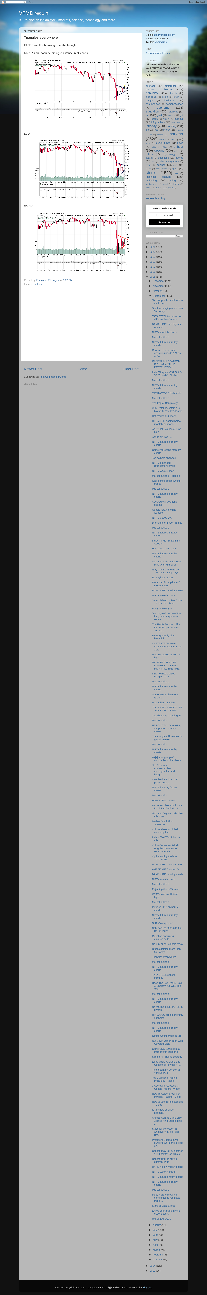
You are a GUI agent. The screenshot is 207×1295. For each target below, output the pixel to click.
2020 (153, 252)
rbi (153, 161)
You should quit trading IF (166, 715)
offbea (165, 147)
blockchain (151, 97)
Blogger (147, 1287)
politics (149, 154)
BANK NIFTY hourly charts (167, 864)
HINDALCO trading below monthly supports (166, 423)
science (161, 165)
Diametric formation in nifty (167, 522)
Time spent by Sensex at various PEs (166, 1071)
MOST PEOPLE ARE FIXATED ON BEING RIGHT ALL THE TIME (166, 665)
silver (148, 168)
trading (172, 180)
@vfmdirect (161, 42)
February (158, 1254)
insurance (175, 122)
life (151, 135)
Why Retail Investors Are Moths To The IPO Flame (167, 410)
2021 (153, 247)
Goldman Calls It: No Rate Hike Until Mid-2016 (167, 563)
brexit (176, 97)
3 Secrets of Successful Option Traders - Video (166, 1087)
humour (178, 118)
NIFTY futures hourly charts (167, 1176)
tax (176, 173)
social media (161, 169)
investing (171, 126)
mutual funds (162, 143)
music (148, 143)
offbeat (178, 146)
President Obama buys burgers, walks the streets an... (167, 1142)
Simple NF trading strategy (167, 1056)
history (166, 119)
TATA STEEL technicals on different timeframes (167, 318)
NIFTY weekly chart (163, 471)
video (158, 187)
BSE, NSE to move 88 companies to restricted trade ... (166, 1197)
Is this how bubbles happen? (163, 1111)
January (158, 1259)
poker (176, 151)
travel (165, 184)
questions (163, 157)
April (156, 1244)
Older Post (131, 369)
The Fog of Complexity (165, 403)
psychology (169, 154)
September (159, 296)
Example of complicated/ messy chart (166, 584)
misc (173, 139)
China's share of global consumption (165, 831)
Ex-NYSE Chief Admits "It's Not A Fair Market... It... (167, 807)
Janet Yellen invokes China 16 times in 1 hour (167, 602)
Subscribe (164, 222)
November (159, 286)
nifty (154, 147)
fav (147, 115)
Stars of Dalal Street (163, 1205)
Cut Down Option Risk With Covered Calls (167, 1042)
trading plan (151, 184)
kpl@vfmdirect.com (164, 34)
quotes (179, 157)
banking (168, 89)
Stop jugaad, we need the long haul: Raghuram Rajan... (166, 616)
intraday (151, 126)
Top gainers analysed (164, 458)
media (162, 139)
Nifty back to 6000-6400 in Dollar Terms (167, 930)
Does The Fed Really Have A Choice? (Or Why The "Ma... (167, 986)
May (155, 1239)
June (156, 1234)
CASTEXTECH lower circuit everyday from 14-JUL (167, 646)
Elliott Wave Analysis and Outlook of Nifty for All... (166, 1063)
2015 (153, 276)
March (157, 1249)
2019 (153, 256)
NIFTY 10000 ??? (162, 517)
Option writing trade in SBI (167, 1035)
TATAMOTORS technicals (166, 393)
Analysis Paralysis (162, 608)
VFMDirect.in (33, 13)
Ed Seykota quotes (162, 577)
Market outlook (160, 337)
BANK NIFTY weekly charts (167, 590)
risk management (169, 161)
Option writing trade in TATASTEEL (164, 858)
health (155, 119)
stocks (152, 172)
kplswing (179, 130)
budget (149, 100)
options (159, 150)
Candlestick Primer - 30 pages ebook (165, 781)
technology (152, 180)
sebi (175, 165)
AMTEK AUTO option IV (165, 869)
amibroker (170, 86)
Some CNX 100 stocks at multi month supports (166, 1050)
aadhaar (150, 86)
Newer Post (33, 369)
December (159, 281)
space (175, 168)
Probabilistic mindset (163, 702)
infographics (158, 122)
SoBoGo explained (162, 923)
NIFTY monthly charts (164, 332)
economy (163, 107)
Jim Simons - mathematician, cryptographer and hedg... (163, 770)
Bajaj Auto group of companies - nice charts (166, 759)
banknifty (152, 93)
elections (173, 111)
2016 (153, 271)
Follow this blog (155, 198)
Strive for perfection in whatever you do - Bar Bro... (165, 1131)
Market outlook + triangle (166, 475)
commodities (153, 104)
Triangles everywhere (164, 957)
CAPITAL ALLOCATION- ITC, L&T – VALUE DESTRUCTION (166, 364)
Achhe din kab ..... (162, 437)
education (152, 111)
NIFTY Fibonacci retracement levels (163, 464)
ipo (147, 129)
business (169, 100)
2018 (153, 261)
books (165, 97)
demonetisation (174, 104)
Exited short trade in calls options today (166, 1212)
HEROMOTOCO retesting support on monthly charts (166, 728)
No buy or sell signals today (167, 944)
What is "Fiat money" (163, 800)
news (180, 143)
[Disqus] (81, 323)
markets (37, 284)
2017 (153, 266)
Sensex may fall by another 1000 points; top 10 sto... (167, 1152)
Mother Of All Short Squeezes (162, 823)
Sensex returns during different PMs (164, 1160)
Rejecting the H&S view (165, 889)
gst (181, 115)
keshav (166, 129)
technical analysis (158, 176)
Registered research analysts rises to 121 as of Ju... (166, 353)
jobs (156, 129)
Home (82, 369)
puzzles (149, 158)
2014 (153, 1265)
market (160, 135)
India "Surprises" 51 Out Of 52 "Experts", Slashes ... (167, 374)
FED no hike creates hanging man (163, 675)
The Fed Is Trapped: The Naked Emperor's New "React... (166, 627)
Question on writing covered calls (163, 938)
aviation (150, 89)
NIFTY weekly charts (163, 595)
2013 (153, 1270)
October (158, 291)
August (157, 1225)
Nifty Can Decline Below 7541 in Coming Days (165, 571)
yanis (170, 188)
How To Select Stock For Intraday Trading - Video (166, 1095)
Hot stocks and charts (164, 416)
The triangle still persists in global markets (167, 738)
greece (171, 115)
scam (148, 165)
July (155, 1230)
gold (159, 115)
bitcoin (173, 93)
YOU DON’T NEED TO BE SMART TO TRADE (167, 709)
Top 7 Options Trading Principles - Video (164, 1079)
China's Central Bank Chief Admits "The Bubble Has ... (167, 1120)
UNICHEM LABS (161, 1218)
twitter (176, 184)
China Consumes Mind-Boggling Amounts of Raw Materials (165, 848)
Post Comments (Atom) (52, 376)
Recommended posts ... (159, 53)
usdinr (148, 188)
